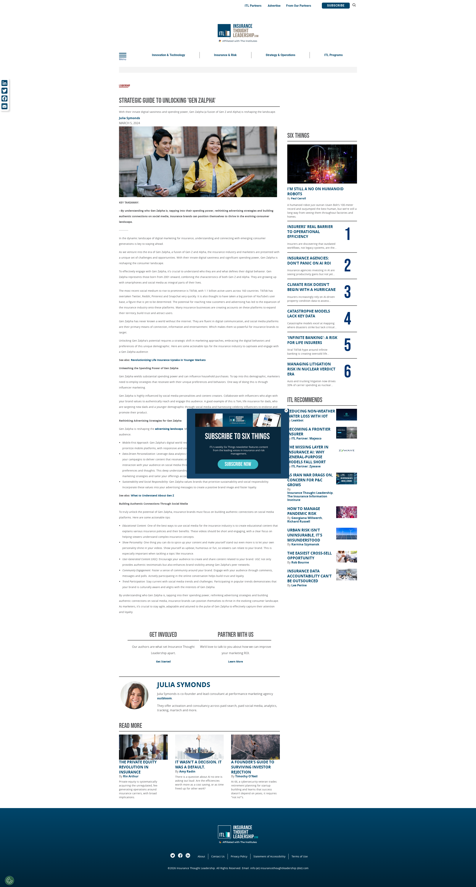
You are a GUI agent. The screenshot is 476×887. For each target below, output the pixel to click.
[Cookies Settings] (9, 880)
